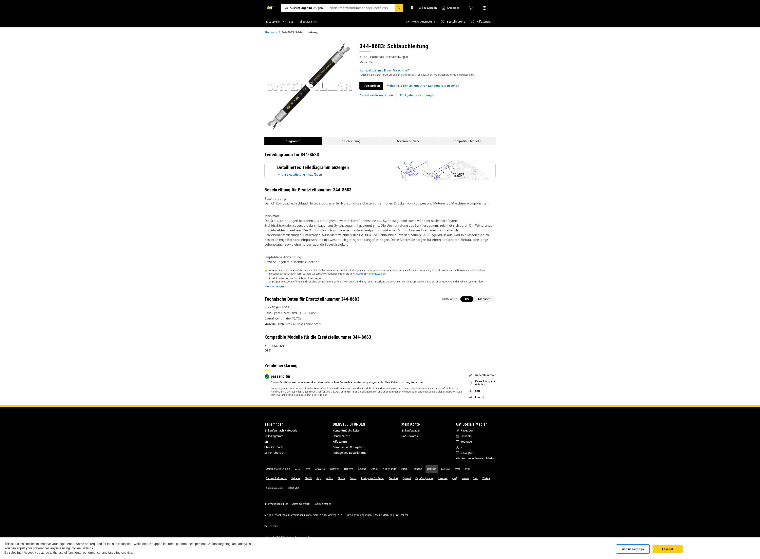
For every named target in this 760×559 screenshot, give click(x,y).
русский (407, 478)
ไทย (475, 478)
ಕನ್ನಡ (318, 478)
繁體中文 (348, 469)
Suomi (404, 469)
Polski (353, 478)
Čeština (362, 469)
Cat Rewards (409, 436)
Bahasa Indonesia (276, 478)
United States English (278, 469)
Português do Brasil (372, 478)
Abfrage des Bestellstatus (349, 452)
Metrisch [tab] (484, 299)
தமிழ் (454, 478)
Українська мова (274, 488)
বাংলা (308, 469)
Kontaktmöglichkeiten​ (347, 430)
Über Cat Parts (273, 447)
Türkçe (486, 478)
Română (393, 478)
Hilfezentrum (341, 441)
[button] (423, 86)
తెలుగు (465, 478)
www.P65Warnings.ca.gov (370, 273)
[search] (399, 8)
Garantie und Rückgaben (348, 447)
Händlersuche (341, 436)
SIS (266, 441)
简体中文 (334, 469)
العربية (298, 469)
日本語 (308, 478)
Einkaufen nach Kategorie (280, 430)
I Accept (667, 548)
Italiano (295, 478)
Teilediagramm (273, 436)
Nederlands (389, 469)
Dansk (374, 469)
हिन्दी (467, 469)
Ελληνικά (445, 469)
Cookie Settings (323, 504)
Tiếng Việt (293, 488)
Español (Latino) (424, 478)
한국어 (329, 478)
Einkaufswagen (411, 430)
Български (319, 469)
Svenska (442, 478)
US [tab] (467, 299)
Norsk (341, 478)
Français (417, 469)
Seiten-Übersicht (275, 452)
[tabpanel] (308, 86)
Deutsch (431, 469)
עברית (458, 469)
